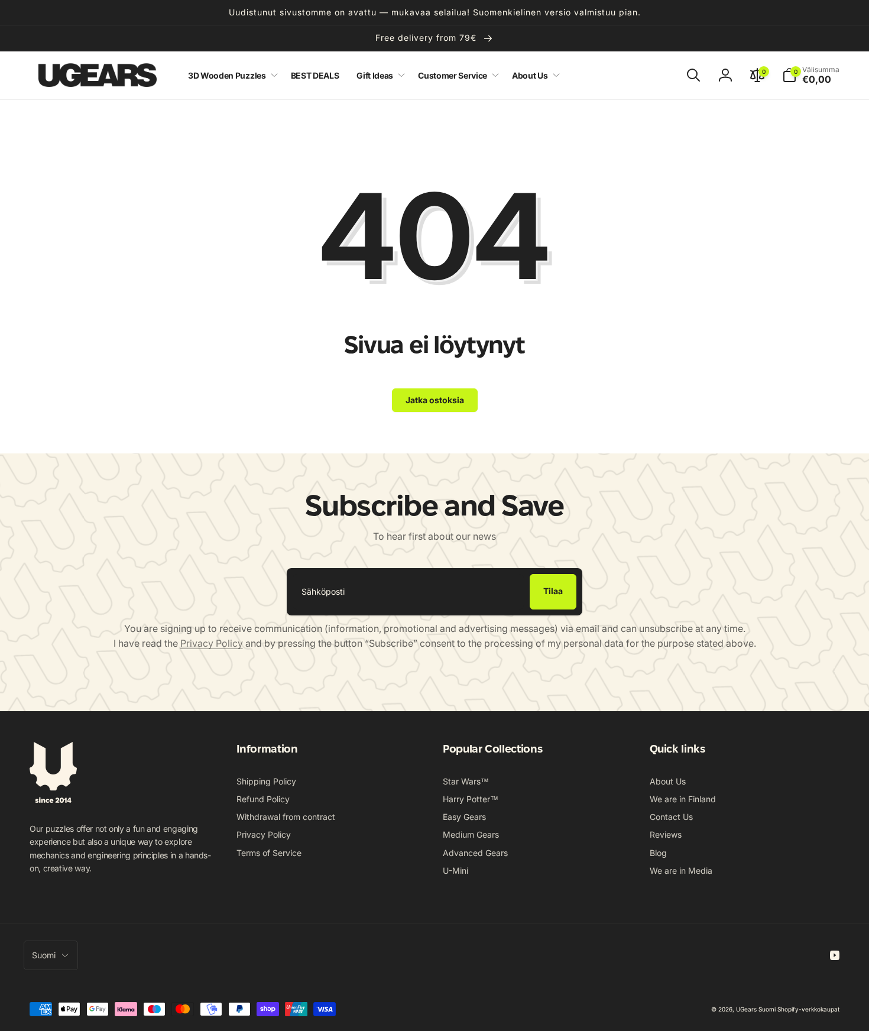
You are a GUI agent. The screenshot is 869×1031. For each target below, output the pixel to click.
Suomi (44, 955)
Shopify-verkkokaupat (808, 1009)
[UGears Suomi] (53, 799)
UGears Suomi (756, 1009)
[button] (230, 75)
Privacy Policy (211, 643)
